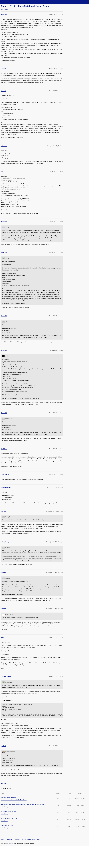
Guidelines (17, 839)
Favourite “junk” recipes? (9, 811)
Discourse (10, 843)
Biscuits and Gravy (7, 825)
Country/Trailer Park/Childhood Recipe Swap (25, 6)
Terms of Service (26, 839)
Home (2, 839)
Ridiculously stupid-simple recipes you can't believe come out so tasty (23, 804)
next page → (4, 783)
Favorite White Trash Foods (10, 818)
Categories (9, 839)
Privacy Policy (36, 839)
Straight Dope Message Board (9, 2)
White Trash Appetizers (8, 797)
